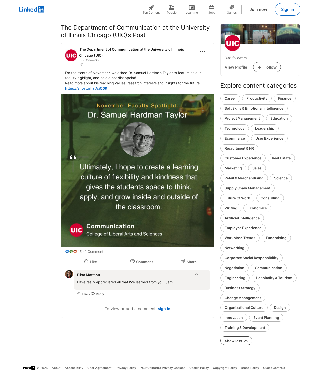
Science (281, 178)
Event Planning (266, 317)
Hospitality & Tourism (274, 278)
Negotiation (234, 268)
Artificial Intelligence (242, 218)
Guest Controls (274, 368)
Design (280, 307)
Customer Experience (243, 158)
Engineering (235, 278)
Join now (258, 9)
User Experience (269, 138)
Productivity (256, 98)
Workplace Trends (240, 238)
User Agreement (99, 368)
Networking (234, 248)
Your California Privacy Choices (162, 368)
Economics (257, 208)
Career (230, 98)
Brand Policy (250, 368)
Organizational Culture (244, 307)
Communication (268, 268)
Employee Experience (243, 228)
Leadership (264, 128)
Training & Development (245, 327)
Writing (231, 208)
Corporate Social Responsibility (251, 258)
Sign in (287, 9)
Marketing (233, 168)
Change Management (243, 298)
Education (279, 118)
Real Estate (281, 158)
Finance (284, 98)
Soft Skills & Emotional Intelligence (254, 108)
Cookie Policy (199, 368)
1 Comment (94, 251)
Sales (257, 168)
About (56, 368)
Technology (235, 128)
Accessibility (74, 368)
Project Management (242, 118)
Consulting (270, 198)
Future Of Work (237, 198)
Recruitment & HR (239, 148)
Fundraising (276, 238)
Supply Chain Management (247, 188)
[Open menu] (203, 51)
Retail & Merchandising (244, 178)
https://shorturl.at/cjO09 (86, 88)
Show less (234, 341)
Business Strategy (240, 288)
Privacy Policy (126, 368)
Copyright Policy (225, 368)
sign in (164, 308)
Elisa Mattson (88, 275)
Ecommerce (235, 138)
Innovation (234, 317)
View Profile (236, 67)
